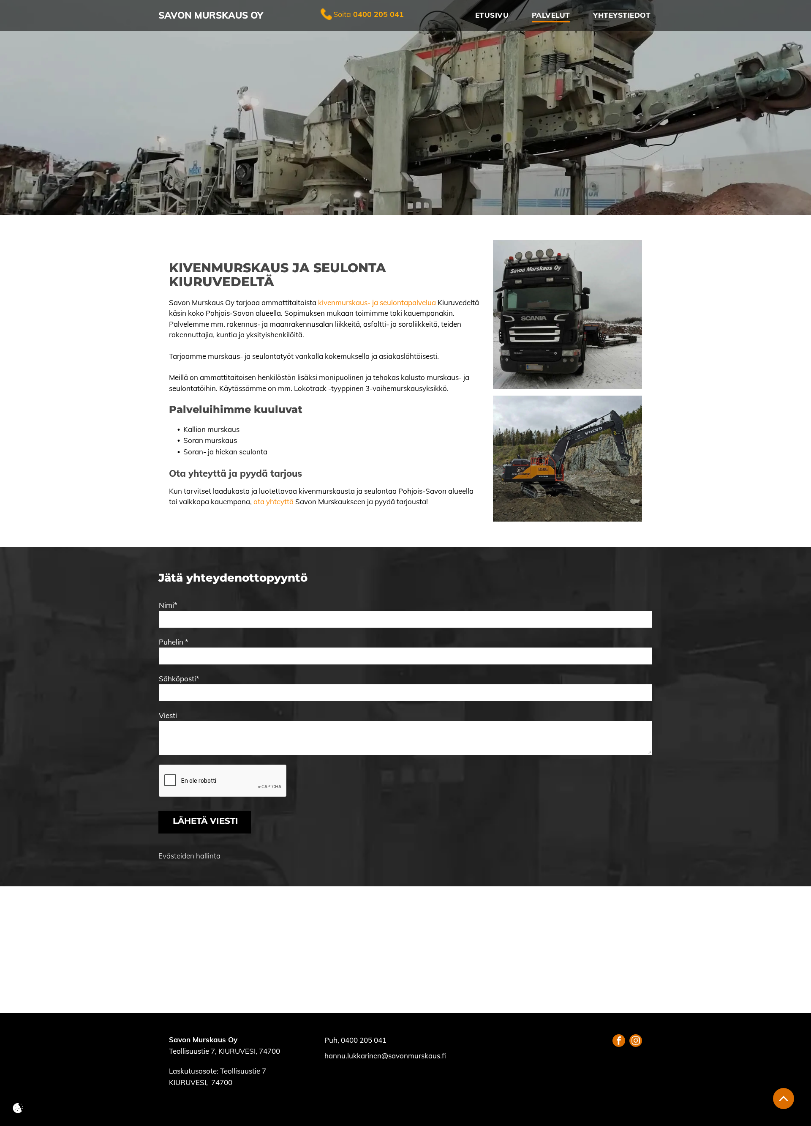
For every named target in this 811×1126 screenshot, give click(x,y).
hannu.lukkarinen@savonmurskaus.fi (385, 1055)
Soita (342, 14)
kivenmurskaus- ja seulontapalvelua (377, 302)
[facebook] (618, 1041)
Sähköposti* (179, 678)
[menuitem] (489, 15)
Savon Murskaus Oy (210, 15)
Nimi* (168, 605)
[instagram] (635, 1041)
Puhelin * (173, 641)
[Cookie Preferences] (17, 1108)
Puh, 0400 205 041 (355, 1040)
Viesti (168, 715)
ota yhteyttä (273, 501)
